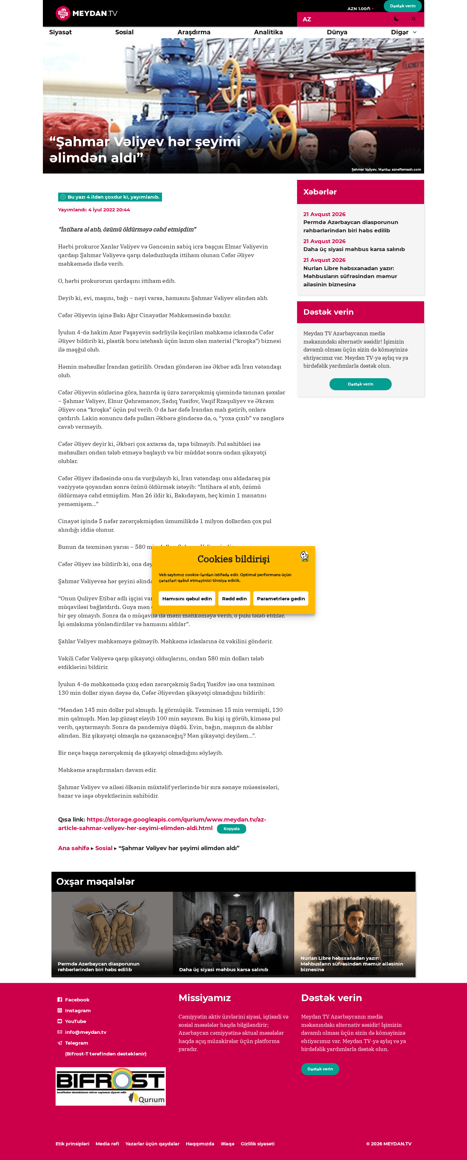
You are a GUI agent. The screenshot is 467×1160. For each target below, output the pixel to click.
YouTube (75, 1021)
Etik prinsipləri (72, 1144)
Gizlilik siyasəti (257, 1144)
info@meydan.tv (85, 1032)
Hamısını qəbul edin (187, 598)
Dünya (337, 32)
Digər (400, 32)
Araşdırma (194, 32)
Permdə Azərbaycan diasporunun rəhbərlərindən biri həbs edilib (350, 226)
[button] (416, 32)
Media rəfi (107, 1144)
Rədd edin (234, 598)
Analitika (268, 32)
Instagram (78, 1010)
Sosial (124, 32)
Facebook (77, 1000)
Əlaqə (227, 1144)
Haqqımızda (200, 1144)
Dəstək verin (403, 5)
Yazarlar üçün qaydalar (152, 1144)
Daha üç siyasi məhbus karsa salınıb (354, 249)
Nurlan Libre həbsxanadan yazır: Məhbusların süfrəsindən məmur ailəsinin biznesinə (350, 276)
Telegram (76, 1043)
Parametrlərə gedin (281, 598)
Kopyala (231, 827)
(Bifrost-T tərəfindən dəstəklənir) (105, 1054)
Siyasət (60, 32)
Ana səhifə (73, 848)
